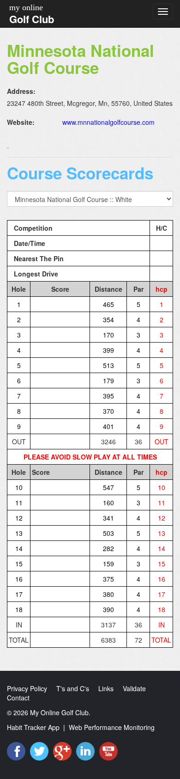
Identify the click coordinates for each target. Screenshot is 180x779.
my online (26, 7)
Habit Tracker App (33, 727)
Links (106, 688)
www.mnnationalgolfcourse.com (108, 122)
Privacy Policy (27, 688)
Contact (18, 697)
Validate (134, 688)
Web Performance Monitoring (112, 727)
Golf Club (31, 19)
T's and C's (72, 688)
